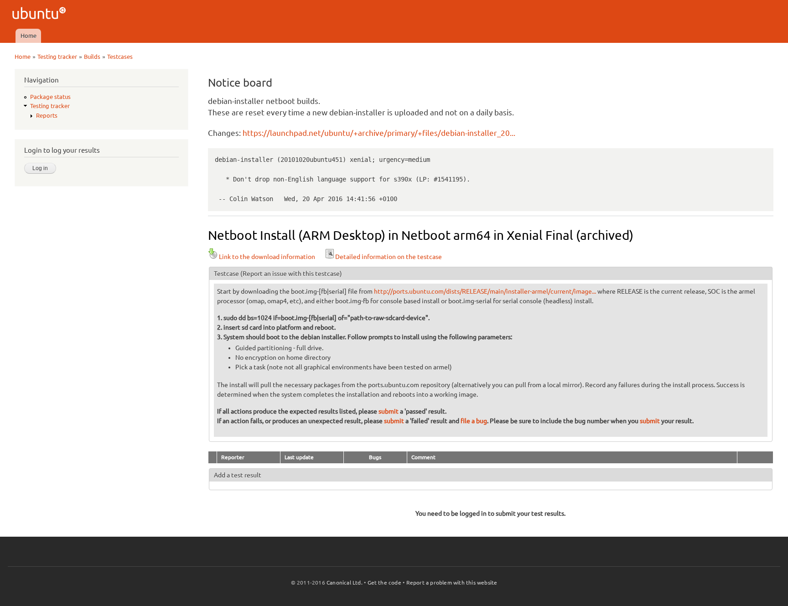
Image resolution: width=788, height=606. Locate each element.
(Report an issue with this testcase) (291, 273)
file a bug (474, 421)
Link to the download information (267, 256)
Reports (46, 115)
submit (388, 411)
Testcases (120, 56)
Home (28, 35)
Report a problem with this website (452, 582)
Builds (92, 56)
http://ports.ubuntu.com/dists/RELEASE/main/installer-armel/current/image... (485, 291)
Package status (50, 96)
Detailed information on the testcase (388, 256)
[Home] (40, 14)
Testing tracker (57, 56)
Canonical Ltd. (345, 582)
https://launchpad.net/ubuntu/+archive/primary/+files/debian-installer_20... (379, 133)
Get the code (384, 582)
